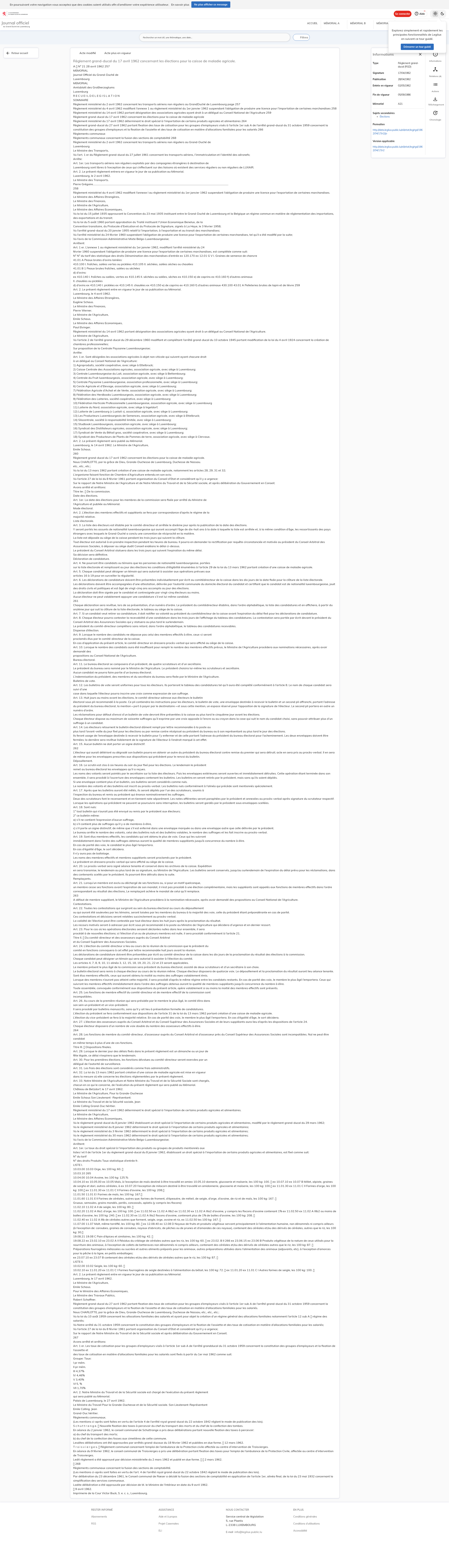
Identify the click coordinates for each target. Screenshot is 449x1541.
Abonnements (99, 1516)
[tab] (435, 57)
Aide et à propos (168, 1516)
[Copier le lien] (389, 124)
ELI (160, 1530)
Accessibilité (300, 1530)
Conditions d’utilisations (306, 1523)
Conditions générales (305, 1516)
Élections (385, 116)
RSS (93, 1523)
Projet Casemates (169, 1523)
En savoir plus (180, 4)
